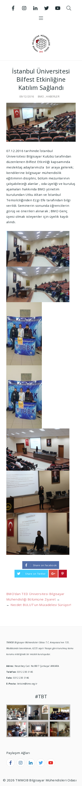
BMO (41, 96)
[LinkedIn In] (35, 8)
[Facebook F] (13, 8)
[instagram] (20, 762)
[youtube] (51, 762)
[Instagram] (24, 8)
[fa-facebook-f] (10, 762)
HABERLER (52, 96)
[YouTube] (57, 8)
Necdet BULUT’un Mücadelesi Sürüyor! (41, 605)
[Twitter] (46, 8)
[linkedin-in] (30, 762)
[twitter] (41, 762)
